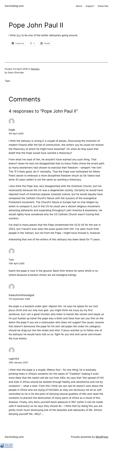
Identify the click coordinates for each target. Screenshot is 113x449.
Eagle (12, 129)
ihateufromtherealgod (21, 295)
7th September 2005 (19, 299)
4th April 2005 (16, 133)
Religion (35, 69)
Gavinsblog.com (14, 5)
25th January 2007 (18, 362)
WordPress (101, 436)
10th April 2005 (16, 263)
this (18, 35)
